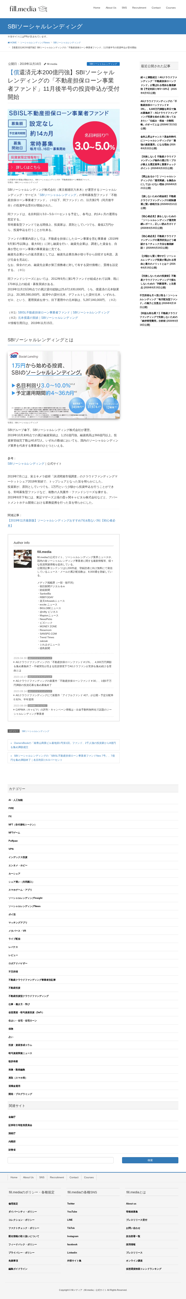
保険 (11, 1028)
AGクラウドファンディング (40, 658)
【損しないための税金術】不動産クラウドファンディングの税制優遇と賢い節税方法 (158, 200)
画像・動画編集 (17, 1069)
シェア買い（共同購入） (22, 881)
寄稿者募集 (132, 1211)
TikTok (71, 1228)
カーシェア (14, 873)
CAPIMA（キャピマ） (37, 706)
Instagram (72, 1236)
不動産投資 (14, 987)
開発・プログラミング (20, 1094)
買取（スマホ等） (18, 1077)
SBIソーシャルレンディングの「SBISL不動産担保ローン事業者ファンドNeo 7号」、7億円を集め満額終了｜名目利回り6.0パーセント (63, 757)
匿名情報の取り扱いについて (24, 1236)
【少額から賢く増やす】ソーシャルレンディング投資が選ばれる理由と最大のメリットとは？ (158, 260)
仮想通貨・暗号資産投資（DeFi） (26, 1012)
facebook (72, 1244)
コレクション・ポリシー (22, 1219)
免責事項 (13, 1260)
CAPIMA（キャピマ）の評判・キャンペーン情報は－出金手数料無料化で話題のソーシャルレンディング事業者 (63, 711)
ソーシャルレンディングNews (25, 906)
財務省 (12, 1149)
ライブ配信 (14, 938)
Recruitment (57, 1177)
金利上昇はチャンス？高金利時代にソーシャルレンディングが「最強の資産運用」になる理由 (158, 140)
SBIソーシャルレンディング (103, 64)
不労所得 (13, 971)
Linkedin (72, 1252)
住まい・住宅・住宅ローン (23, 1020)
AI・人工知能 (16, 800)
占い (11, 1037)
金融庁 (12, 1117)
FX (10, 816)
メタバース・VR (17, 930)
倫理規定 (13, 1203)
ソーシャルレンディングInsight (25, 898)
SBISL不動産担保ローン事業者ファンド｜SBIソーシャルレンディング (64, 312)
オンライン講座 (134, 1260)
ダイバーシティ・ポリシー (23, 1211)
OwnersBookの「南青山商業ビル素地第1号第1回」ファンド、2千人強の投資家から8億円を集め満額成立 (63, 745)
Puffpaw (13, 840)
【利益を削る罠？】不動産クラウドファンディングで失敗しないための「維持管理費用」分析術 (158, 317)
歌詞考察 (13, 1061)
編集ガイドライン (18, 1268)
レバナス (13, 947)
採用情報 (131, 1244)
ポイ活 (12, 914)
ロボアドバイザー (18, 963)
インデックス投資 (18, 857)
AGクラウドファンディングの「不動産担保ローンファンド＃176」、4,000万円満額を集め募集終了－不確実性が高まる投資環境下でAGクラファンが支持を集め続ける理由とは (63, 666)
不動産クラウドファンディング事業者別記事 (32, 979)
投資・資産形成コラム (20, 1045)
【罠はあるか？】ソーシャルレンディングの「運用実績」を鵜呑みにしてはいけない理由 (158, 180)
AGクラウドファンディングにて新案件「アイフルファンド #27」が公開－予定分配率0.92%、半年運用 (63, 697)
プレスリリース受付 (136, 1219)
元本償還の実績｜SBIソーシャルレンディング (48, 317)
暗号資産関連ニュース (20, 1053)
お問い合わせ (133, 1228)
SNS (41, 1177)
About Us (28, 1177)
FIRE (11, 808)
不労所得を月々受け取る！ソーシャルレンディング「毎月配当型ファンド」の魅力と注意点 (158, 299)
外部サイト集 (74, 1260)
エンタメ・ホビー (18, 865)
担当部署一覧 (133, 1236)
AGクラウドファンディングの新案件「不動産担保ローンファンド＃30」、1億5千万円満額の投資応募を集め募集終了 (63, 682)
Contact (74, 1177)
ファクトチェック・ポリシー (24, 1228)
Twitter (71, 1203)
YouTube (72, 1211)
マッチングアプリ (18, 922)
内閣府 (12, 1141)
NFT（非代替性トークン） (23, 824)
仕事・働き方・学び (19, 1004)
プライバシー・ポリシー (22, 1252)
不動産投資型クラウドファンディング (29, 996)
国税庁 (12, 1133)
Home (14, 1177)
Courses (89, 1177)
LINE (70, 1219)
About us (131, 1203)
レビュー (13, 955)
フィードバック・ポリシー (23, 1244)
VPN (11, 849)
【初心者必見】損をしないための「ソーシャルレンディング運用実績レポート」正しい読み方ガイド (158, 220)
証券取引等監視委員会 (20, 1125)
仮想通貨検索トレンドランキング (143, 1268)
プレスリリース (134, 1252)
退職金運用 (14, 1086)
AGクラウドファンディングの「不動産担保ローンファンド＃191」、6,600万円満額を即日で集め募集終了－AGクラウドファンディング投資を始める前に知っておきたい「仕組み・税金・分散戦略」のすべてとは (159, 113)
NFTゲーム (14, 832)
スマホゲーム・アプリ (20, 889)
